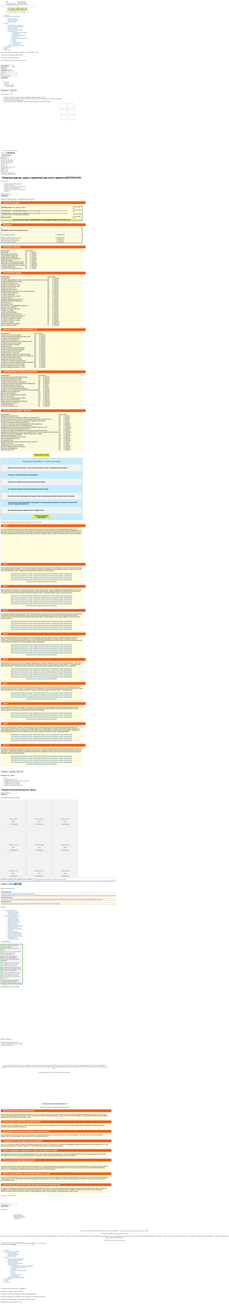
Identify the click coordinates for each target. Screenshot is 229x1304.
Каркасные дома (13, 911)
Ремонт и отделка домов (15, 1263)
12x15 (106, 881)
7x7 (18, 881)
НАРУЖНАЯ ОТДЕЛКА (11, 247)
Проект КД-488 (39, 844)
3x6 (38, 903)
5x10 (52, 899)
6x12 (15, 881)
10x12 (71, 881)
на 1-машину (5, 899)
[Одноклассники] (18, 884)
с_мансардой (37, 899)
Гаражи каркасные (7, 897)
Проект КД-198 (65, 819)
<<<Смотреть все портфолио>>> (54, 1104)
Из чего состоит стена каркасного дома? (19, 1160)
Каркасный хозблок (14, 921)
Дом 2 (5, 564)
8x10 (40, 881)
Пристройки (15, 1276)
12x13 (99, 881)
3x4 (34, 903)
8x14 (48, 881)
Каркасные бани (13, 914)
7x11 (27, 881)
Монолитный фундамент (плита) (11, 238)
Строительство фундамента (16, 1258)
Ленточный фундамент (8, 234)
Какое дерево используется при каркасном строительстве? (26, 1131)
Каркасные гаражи (13, 913)
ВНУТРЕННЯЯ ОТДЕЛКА (12, 273)
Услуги (6, 1257)
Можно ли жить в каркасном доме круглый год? (22, 1122)
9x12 (58, 881)
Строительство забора (15, 928)
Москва (112, 1240)
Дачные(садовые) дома (18, 1267)
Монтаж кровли (12, 927)
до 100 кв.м (52, 879)
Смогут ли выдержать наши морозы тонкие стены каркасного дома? (30, 1150)
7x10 (22, 881)
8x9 (37, 881)
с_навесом (28, 899)
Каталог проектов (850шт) (12, 1251)
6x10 (13, 881)
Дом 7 (5, 683)
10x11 (68, 881)
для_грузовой (86, 899)
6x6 (4, 881)
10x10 (64, 881)
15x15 (113, 881)
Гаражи (13, 1273)
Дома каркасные (6, 892)
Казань (122, 1240)
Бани (12, 1271)
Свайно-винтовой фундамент (10, 240)
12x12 (96, 881)
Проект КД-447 (65, 844)
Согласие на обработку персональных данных (114, 1233)
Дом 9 (5, 723)
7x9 (25, 881)
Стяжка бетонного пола (15, 936)
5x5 (44, 899)
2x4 (30, 903)
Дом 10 (6, 745)
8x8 (35, 881)
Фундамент (4, 68)
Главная (6, 1250)
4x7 (24, 899)
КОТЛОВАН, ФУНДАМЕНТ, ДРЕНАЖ (17, 410)
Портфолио (7, 1278)
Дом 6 (5, 659)
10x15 (82, 881)
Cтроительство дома (11, 202)
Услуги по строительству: (12, 916)
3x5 (36, 903)
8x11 (42, 881)
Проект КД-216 (13, 844)
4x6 (22, 899)
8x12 (45, 881)
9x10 (53, 881)
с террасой (23, 903)
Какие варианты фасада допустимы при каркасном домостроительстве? (31, 1185)
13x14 (110, 881)
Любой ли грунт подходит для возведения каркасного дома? (27, 1174)
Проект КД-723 (39, 819)
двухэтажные (45, 879)
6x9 (11, 881)
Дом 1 (5, 525)
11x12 (89, 881)
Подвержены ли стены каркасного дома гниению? (22, 1141)
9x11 (55, 881)
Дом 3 (5, 586)
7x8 (20, 881)
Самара (117, 1240)
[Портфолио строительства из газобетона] (28, 1081)
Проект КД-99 (65, 870)
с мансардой (5, 903)
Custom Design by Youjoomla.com (36, 1243)
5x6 (46, 899)
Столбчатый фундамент (8, 242)
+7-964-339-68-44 (17, 8)
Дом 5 (5, 634)
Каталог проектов (9, 910)
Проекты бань (12, 1256)
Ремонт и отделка (13, 924)
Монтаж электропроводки (13, 930)
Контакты (7, 1281)
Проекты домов (12, 1253)
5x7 (48, 899)
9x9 (51, 881)
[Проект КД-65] (63, 106)
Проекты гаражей (13, 1254)
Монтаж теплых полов (14, 934)
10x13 (75, 881)
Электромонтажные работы (16, 1277)
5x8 (50, 899)
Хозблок (14, 1268)
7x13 (33, 881)
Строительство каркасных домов (13, 918)
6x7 (6, 881)
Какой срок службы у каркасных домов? (19, 1111)
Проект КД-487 (39, 870)
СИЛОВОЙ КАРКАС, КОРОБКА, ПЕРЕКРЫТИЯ (20, 372)
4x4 (40, 903)
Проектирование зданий (15, 933)
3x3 (32, 903)
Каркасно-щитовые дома (18, 1270)
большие (100, 899)
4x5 (32, 899)
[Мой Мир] (20, 884)
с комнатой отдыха (14, 903)
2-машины (12, 899)
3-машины (18, 899)
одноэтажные (37, 879)
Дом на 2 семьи (16, 1274)
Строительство (12, 1264)
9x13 (61, 881)
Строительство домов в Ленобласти (22, 1266)
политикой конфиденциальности (130, 1230)
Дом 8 (5, 703)
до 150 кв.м (59, 879)
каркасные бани (12, 923)
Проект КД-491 (13, 870)
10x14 (78, 881)
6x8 (9, 881)
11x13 (92, 881)
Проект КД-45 (13, 819)
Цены (5, 1280)
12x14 (103, 881)
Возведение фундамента (15, 926)
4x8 (42, 899)
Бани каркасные (6, 901)
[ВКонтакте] (15, 884)
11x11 (85, 881)
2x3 (28, 903)
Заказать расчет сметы (41, 454)
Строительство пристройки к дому (13, 938)
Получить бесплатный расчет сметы (41, 516)
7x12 (30, 881)
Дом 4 (5, 610)
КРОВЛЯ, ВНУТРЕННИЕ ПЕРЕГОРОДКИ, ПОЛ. (20, 329)
